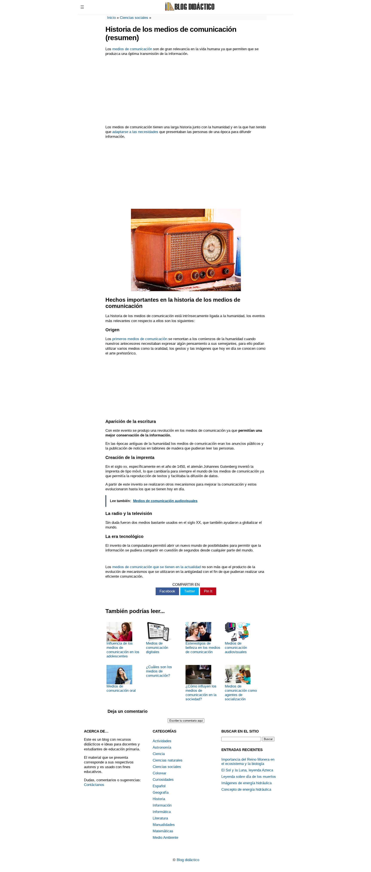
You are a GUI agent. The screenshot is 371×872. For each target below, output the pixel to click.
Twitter (189, 591)
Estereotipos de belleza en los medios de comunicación (203, 647)
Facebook (167, 591)
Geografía (161, 792)
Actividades (162, 741)
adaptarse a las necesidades (135, 132)
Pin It (208, 591)
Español (159, 786)
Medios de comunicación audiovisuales (236, 647)
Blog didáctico (188, 860)
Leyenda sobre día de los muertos (248, 777)
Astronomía (162, 747)
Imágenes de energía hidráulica (246, 783)
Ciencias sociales (134, 18)
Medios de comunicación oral (121, 688)
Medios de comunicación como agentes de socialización (241, 692)
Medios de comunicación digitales (157, 647)
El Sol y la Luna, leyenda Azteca (247, 770)
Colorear (159, 773)
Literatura (160, 818)
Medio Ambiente (165, 838)
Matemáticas (163, 831)
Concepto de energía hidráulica (246, 789)
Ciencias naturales (167, 760)
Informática (162, 812)
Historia (159, 799)
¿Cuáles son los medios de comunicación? (159, 671)
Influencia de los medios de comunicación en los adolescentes (122, 649)
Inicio (111, 18)
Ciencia (159, 754)
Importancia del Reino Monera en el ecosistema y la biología (247, 761)
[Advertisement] (185, 91)
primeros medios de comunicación (139, 339)
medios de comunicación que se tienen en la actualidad (156, 567)
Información (162, 805)
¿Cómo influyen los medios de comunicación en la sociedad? (201, 692)
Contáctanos (94, 785)
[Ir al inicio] (189, 10)
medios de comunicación (132, 49)
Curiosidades (163, 780)
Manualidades (164, 825)
